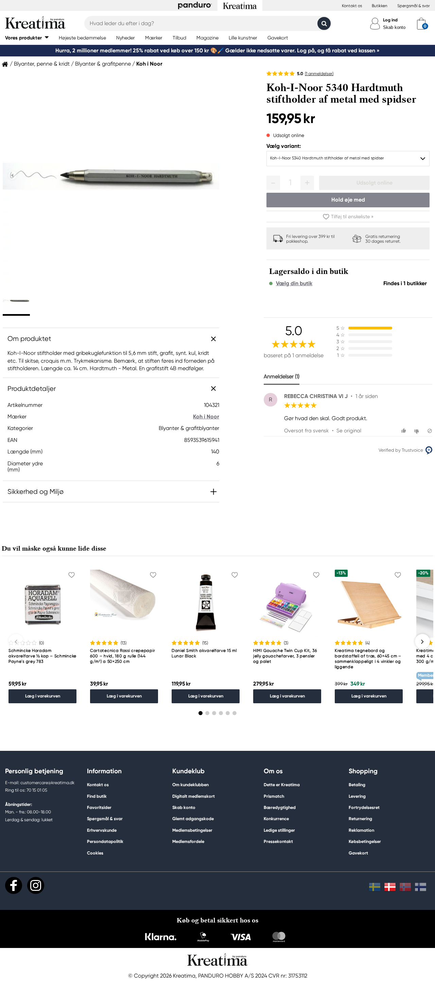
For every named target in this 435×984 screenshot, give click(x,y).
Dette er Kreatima (282, 784)
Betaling (357, 784)
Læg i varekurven (42, 695)
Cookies (95, 853)
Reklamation (361, 830)
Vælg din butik (294, 283)
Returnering (360, 818)
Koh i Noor (149, 64)
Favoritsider (99, 807)
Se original (348, 431)
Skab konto (394, 27)
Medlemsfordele (188, 841)
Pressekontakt (278, 841)
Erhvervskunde (102, 830)
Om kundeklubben (190, 784)
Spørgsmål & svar (413, 5)
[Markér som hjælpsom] (404, 431)
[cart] (421, 23)
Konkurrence (276, 818)
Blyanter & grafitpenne (103, 64)
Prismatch (274, 796)
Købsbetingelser (365, 841)
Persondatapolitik (105, 841)
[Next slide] (209, 175)
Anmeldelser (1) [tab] (281, 376)
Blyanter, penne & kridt (42, 64)
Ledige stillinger (279, 830)
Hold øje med (348, 199)
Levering (357, 796)
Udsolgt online (374, 182)
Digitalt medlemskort (193, 796)
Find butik (97, 796)
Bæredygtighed (280, 807)
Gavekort (358, 853)
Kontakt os (352, 5)
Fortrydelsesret (364, 807)
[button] (27, 37)
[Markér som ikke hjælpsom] (417, 431)
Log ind (390, 19)
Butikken (379, 5)
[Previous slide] (12, 175)
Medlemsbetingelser (192, 830)
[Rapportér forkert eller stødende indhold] (429, 431)
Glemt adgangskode (193, 818)
